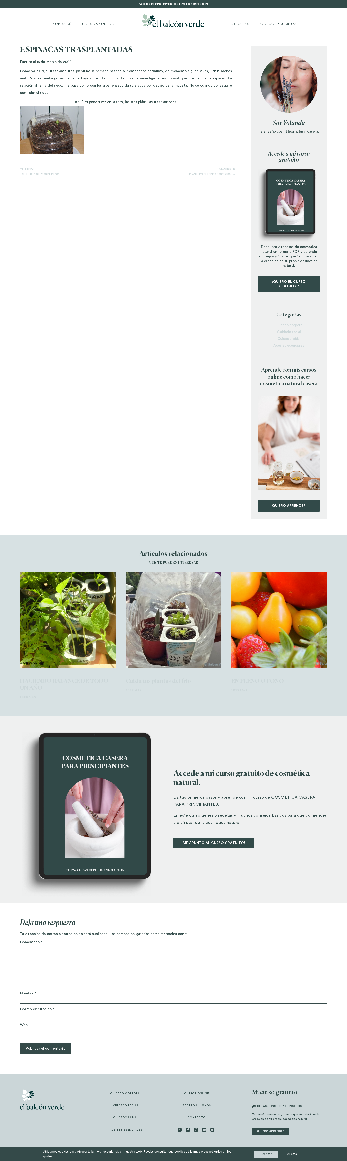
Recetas (240, 24)
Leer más (28, 697)
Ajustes (292, 1154)
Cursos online (98, 24)
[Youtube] (204, 1130)
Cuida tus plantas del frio (158, 681)
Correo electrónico (37, 1009)
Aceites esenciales (288, 345)
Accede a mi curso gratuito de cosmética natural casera (173, 4)
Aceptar (266, 1154)
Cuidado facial (289, 332)
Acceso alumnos (196, 1105)
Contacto (197, 1117)
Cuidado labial (288, 338)
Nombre (28, 993)
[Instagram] (180, 1130)
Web (24, 1025)
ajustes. (48, 1156)
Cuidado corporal (289, 325)
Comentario (31, 942)
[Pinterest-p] (196, 1130)
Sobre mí (62, 24)
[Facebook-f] (188, 1130)
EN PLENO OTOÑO (257, 681)
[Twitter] (212, 1130)
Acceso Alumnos (278, 24)
